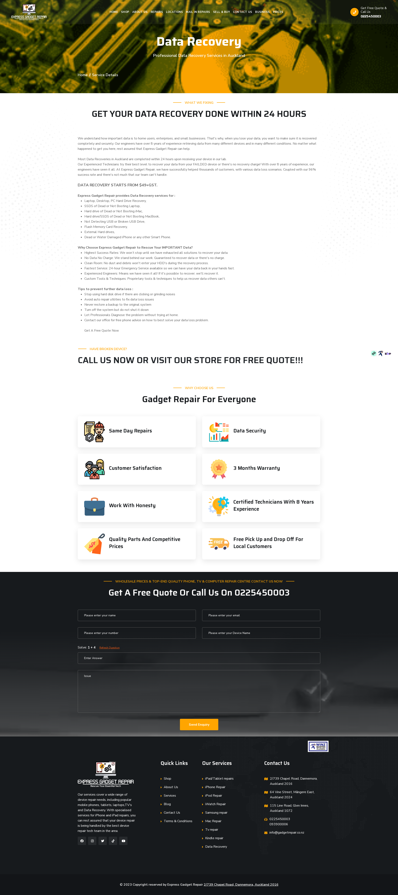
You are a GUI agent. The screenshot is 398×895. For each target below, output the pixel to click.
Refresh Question (110, 647)
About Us (140, 12)
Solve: (99, 647)
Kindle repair (214, 838)
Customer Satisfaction (135, 468)
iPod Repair (213, 795)
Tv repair (211, 829)
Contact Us (242, 12)
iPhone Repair (215, 787)
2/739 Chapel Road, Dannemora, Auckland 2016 (293, 781)
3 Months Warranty (256, 468)
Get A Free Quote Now (101, 330)
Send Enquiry (199, 724)
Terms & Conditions (178, 821)
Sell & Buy (221, 12)
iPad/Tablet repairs (219, 778)
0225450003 (371, 16)
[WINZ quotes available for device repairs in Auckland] (381, 353)
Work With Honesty (132, 505)
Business (262, 12)
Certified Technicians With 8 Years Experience (273, 505)
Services (170, 795)
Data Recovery (216, 846)
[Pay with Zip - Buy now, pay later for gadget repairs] (388, 353)
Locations (174, 12)
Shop (125, 12)
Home (114, 12)
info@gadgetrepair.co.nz (286, 832)
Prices (278, 12)
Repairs (157, 12)
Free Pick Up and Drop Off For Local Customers (268, 542)
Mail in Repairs (198, 12)
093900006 (278, 824)
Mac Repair (213, 821)
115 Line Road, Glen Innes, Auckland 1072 (289, 808)
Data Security (249, 431)
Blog (167, 804)
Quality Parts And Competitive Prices (144, 542)
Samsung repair (216, 812)
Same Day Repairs (130, 431)
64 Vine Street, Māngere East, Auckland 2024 (292, 795)
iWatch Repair (215, 804)
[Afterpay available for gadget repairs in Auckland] (374, 353)
